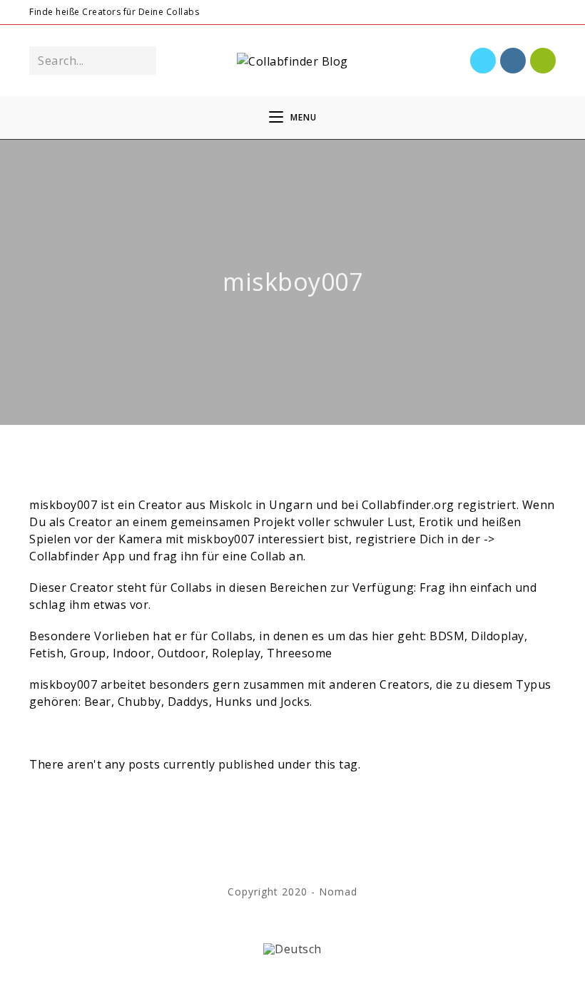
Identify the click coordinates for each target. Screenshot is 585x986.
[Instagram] (518, 12)
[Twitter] (501, 12)
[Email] (550, 12)
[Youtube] (535, 12)
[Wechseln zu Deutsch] (292, 948)
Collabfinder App (77, 556)
